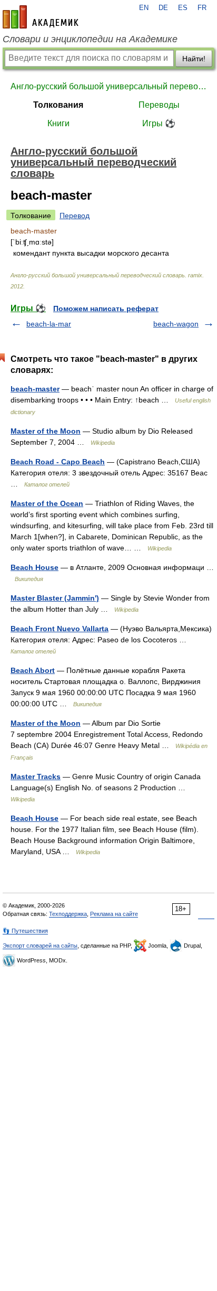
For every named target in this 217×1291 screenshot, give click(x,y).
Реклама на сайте (114, 914)
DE (163, 8)
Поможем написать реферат (106, 308)
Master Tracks (36, 776)
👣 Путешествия (25, 931)
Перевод (75, 215)
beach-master (35, 389)
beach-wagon (176, 324)
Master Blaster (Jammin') (55, 598)
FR (202, 8)
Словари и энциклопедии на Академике (90, 39)
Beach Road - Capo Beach (58, 461)
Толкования (58, 104)
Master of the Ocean (47, 503)
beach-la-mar (48, 324)
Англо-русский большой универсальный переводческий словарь (108, 86)
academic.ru (40, 17)
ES (183, 8)
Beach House (34, 567)
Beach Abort (33, 670)
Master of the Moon (46, 431)
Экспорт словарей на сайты (40, 945)
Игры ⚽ (158, 123)
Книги (58, 123)
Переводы (159, 104)
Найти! (193, 58)
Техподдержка (68, 914)
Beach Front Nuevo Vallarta (59, 628)
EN (144, 8)
